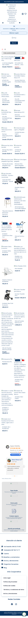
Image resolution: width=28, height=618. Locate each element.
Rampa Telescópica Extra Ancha (7, 135)
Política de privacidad (10, 582)
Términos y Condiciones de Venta (13, 589)
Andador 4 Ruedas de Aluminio (5, 409)
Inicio (3, 478)
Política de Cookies (9, 586)
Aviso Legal (6, 578)
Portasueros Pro (7, 361)
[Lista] (5, 49)
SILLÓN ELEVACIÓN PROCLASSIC (6, 100)
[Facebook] (12, 604)
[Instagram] (16, 604)
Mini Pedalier (18, 268)
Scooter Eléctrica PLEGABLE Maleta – (20, 82)
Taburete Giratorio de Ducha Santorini (7, 212)
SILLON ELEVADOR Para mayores (7, 118)
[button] (3, 23)
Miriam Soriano (16, 459)
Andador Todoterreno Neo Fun (7, 235)
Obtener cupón (14, 33)
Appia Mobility (15, 446)
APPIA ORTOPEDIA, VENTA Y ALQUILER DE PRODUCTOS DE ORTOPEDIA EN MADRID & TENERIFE (14, 613)
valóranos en (15, 454)
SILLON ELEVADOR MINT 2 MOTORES (20, 100)
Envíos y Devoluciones (10, 593)
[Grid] (2, 49)
